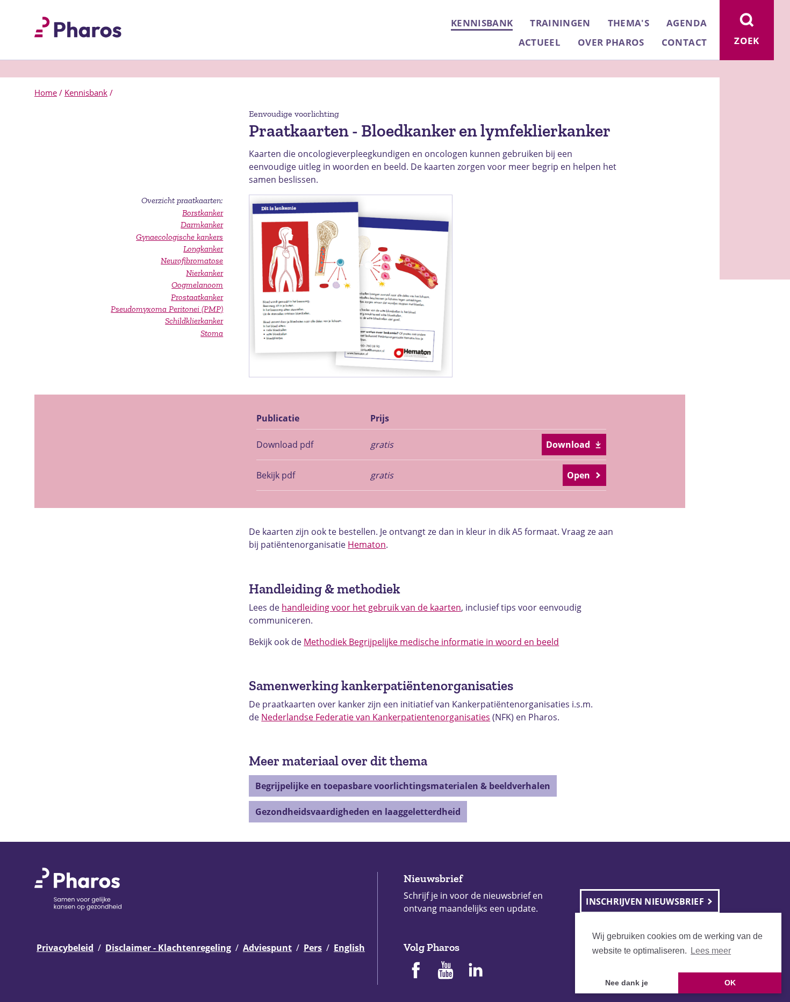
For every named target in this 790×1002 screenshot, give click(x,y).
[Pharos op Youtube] (445, 971)
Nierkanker (204, 273)
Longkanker (203, 249)
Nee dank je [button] (626, 982)
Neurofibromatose (192, 260)
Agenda (686, 23)
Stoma (211, 333)
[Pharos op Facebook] (415, 971)
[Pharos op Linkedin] (475, 971)
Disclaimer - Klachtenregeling (168, 948)
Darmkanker (202, 224)
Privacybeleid (65, 948)
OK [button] (730, 982)
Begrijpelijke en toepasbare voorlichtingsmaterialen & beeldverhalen (402, 786)
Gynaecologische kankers (179, 237)
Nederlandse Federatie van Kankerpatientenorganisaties (375, 717)
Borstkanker (202, 212)
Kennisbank (482, 23)
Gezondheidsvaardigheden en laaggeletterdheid (358, 812)
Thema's (628, 23)
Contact (684, 42)
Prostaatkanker (197, 297)
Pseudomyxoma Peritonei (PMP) (167, 309)
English (349, 948)
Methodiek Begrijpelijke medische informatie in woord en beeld (431, 642)
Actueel (540, 42)
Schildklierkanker (194, 321)
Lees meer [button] (711, 950)
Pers (313, 948)
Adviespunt (267, 948)
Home (45, 92)
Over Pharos (611, 42)
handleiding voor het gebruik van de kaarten (371, 607)
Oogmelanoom (197, 285)
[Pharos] (77, 26)
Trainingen (560, 23)
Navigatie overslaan (45, 12)
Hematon (367, 544)
